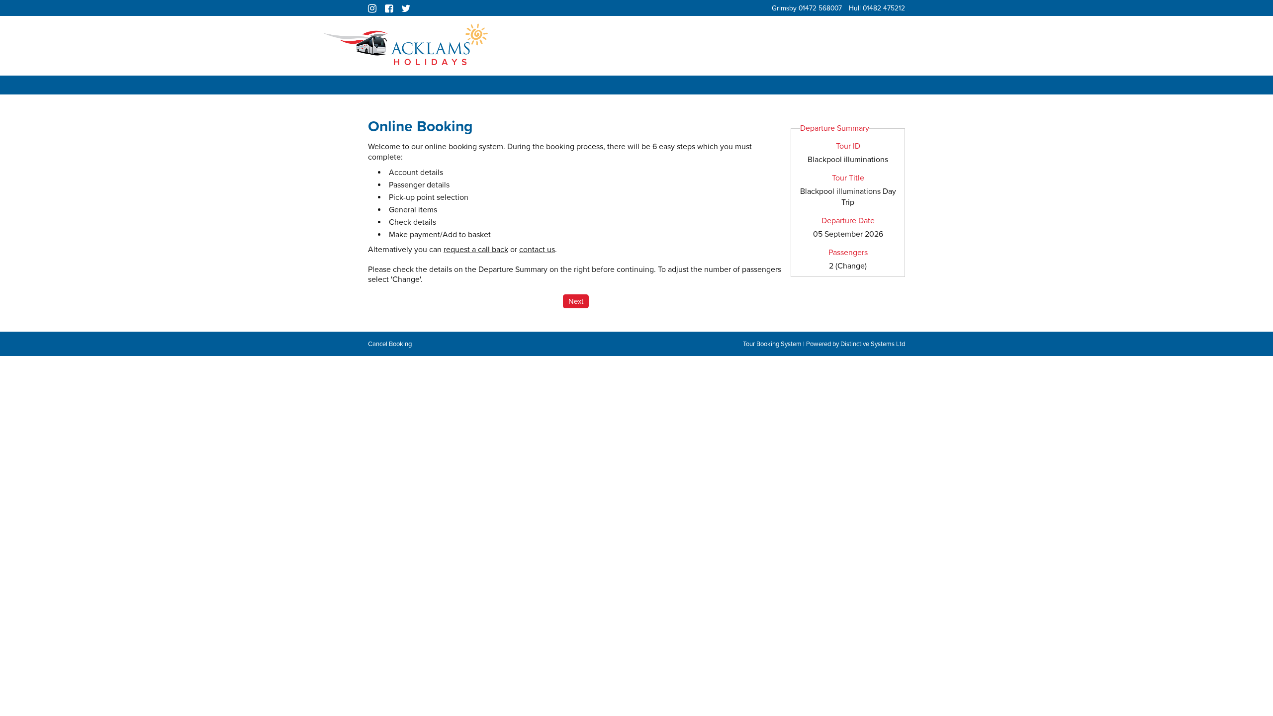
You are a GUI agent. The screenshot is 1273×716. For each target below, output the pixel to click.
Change (851, 266)
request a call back (476, 250)
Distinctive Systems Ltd (872, 344)
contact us (537, 250)
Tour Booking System (772, 344)
